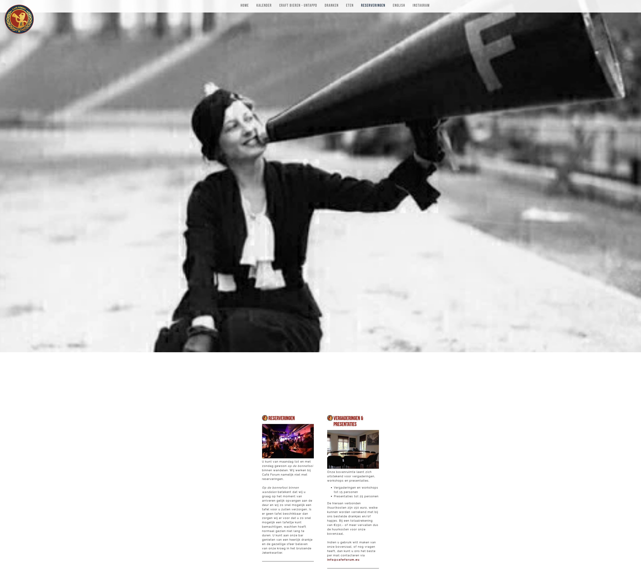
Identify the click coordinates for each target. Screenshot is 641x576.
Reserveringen (281, 418)
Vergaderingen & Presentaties (348, 421)
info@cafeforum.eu (343, 559)
